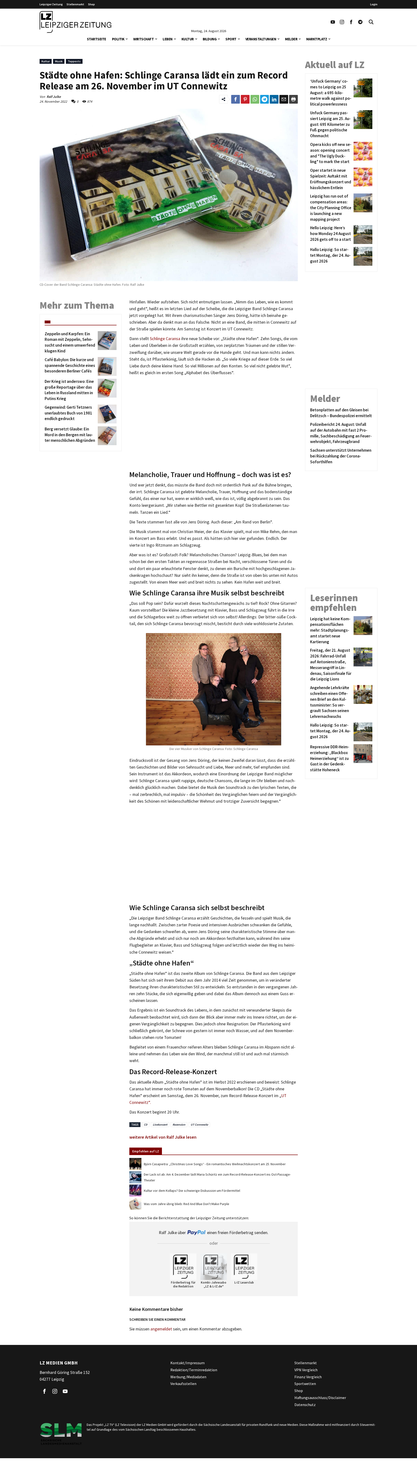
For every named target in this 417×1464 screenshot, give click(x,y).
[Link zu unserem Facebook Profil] (351, 22)
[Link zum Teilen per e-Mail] (283, 99)
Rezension (179, 1124)
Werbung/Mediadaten (188, 1376)
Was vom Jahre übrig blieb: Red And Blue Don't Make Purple (186, 1204)
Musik (59, 61)
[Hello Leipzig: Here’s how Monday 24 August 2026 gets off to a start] (362, 234)
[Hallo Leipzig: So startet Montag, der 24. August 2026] (362, 256)
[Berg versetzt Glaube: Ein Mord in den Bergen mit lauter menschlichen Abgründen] (106, 435)
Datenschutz (305, 1404)
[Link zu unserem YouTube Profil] (332, 22)
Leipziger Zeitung (51, 4)
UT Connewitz (199, 1124)
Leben (168, 39)
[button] (126, 38)
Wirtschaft (143, 39)
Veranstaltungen (260, 39)
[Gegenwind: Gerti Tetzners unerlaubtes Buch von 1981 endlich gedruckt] (106, 414)
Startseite (96, 39)
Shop (91, 4)
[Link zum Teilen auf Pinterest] (245, 99)
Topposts (74, 61)
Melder (291, 39)
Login (373, 4)
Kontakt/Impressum (187, 1362)
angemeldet (161, 1329)
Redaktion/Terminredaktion (193, 1369)
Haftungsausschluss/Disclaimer (320, 1397)
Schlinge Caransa (165, 338)
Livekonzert (160, 1124)
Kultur (187, 39)
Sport (230, 39)
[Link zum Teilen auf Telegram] (264, 99)
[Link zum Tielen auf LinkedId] (274, 99)
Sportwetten (305, 1383)
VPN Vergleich (306, 1369)
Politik (118, 39)
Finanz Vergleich (308, 1376)
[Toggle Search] (371, 22)
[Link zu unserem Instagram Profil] (342, 22)
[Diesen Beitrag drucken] (293, 99)
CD (145, 1124)
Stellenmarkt (75, 4)
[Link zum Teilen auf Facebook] (235, 99)
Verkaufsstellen (183, 1383)
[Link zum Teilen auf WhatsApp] (254, 99)
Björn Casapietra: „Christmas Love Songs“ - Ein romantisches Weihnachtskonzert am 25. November (215, 1164)
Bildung (210, 39)
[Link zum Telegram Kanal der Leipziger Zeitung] (360, 22)
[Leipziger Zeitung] (75, 22)
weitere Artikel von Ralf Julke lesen (162, 1137)
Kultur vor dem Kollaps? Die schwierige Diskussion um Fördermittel (192, 1190)
